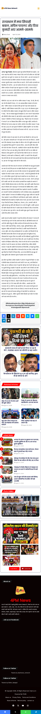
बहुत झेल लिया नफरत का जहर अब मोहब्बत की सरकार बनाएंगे (10, 423)
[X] (9, 316)
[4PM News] (9, 8)
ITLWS (24, 694)
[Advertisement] (26, 8)
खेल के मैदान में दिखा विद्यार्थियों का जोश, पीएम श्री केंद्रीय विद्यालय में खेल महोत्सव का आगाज (20, 513)
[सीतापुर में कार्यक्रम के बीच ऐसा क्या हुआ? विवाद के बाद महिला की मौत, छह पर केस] (7, 461)
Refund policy (22, 700)
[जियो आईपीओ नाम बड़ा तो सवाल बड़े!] (30, 413)
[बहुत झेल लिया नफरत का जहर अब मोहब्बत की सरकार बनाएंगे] (11, 413)
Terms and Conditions (29, 697)
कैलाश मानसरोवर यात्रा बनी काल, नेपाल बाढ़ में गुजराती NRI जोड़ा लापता (26, 450)
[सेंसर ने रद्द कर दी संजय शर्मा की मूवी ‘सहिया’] (11, 393)
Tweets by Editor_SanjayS (9, 682)
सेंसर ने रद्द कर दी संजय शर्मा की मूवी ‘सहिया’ (10, 402)
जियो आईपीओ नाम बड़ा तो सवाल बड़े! (29, 422)
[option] (20, 506)
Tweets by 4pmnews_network (20, 673)
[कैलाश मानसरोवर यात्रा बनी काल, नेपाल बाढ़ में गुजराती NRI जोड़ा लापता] (7, 452)
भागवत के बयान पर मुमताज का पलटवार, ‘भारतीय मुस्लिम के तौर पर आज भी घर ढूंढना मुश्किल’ (26, 442)
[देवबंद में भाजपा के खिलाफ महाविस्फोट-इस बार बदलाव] (30, 393)
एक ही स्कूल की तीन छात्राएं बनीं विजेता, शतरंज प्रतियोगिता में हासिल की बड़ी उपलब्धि (26, 479)
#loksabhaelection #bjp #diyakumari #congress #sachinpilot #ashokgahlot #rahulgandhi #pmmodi (20, 305)
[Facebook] (4, 316)
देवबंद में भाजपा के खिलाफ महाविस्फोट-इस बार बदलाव (29, 401)
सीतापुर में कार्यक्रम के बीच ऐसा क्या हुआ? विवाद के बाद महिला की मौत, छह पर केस (26, 459)
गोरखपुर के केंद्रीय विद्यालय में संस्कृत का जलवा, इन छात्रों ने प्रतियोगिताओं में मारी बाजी (26, 469)
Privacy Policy (16, 697)
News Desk (7, 34)
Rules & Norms (11, 700)
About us (8, 697)
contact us (30, 700)
